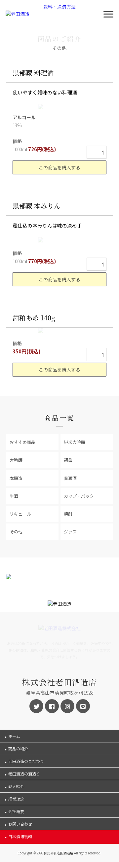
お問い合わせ (20, 824)
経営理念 (16, 799)
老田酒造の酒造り (24, 773)
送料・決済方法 (59, 6)
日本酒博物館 (20, 836)
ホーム (14, 736)
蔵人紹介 (16, 786)
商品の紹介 (18, 748)
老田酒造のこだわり (26, 761)
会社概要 (16, 811)
